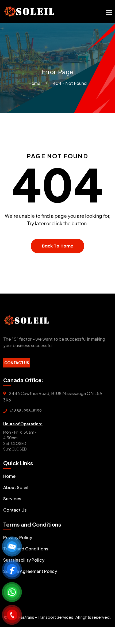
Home (35, 83)
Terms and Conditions (25, 548)
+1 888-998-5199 (26, 410)
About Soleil (15, 487)
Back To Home (57, 246)
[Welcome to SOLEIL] (29, 11)
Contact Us (16, 362)
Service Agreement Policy (30, 571)
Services (12, 498)
